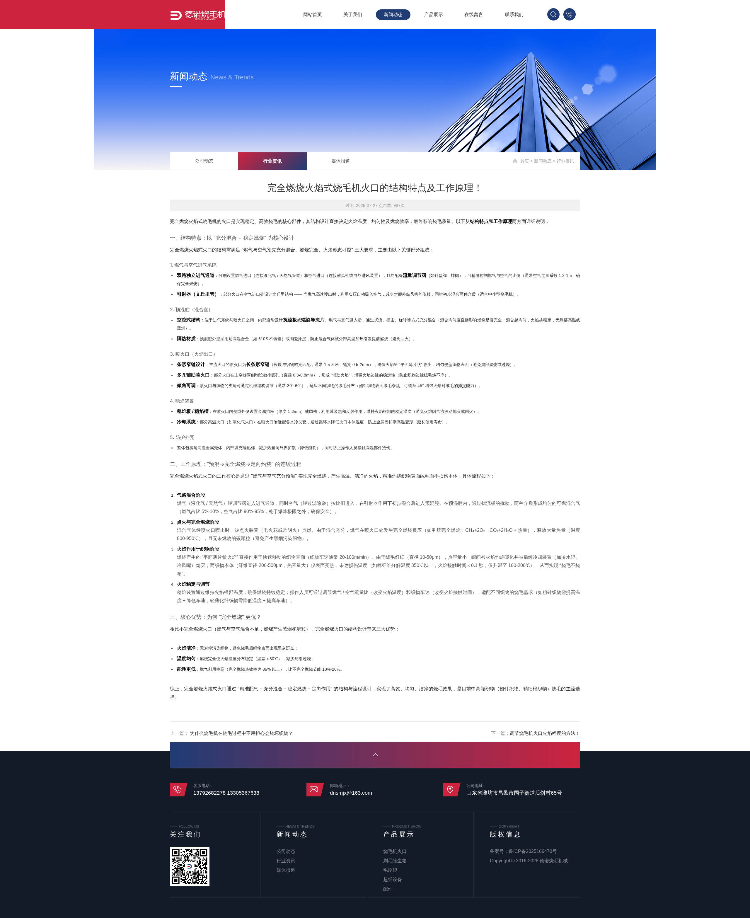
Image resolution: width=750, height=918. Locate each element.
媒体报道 (340, 161)
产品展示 (433, 14)
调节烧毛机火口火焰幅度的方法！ (545, 733)
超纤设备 (392, 879)
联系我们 (514, 14)
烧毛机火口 (395, 851)
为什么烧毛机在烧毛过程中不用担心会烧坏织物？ (241, 733)
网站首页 (312, 14)
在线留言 (473, 14)
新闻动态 (393, 14)
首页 (524, 161)
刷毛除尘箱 (395, 860)
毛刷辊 (390, 870)
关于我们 (352, 14)
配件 (388, 888)
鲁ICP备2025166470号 (533, 851)
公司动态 (204, 161)
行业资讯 (272, 161)
